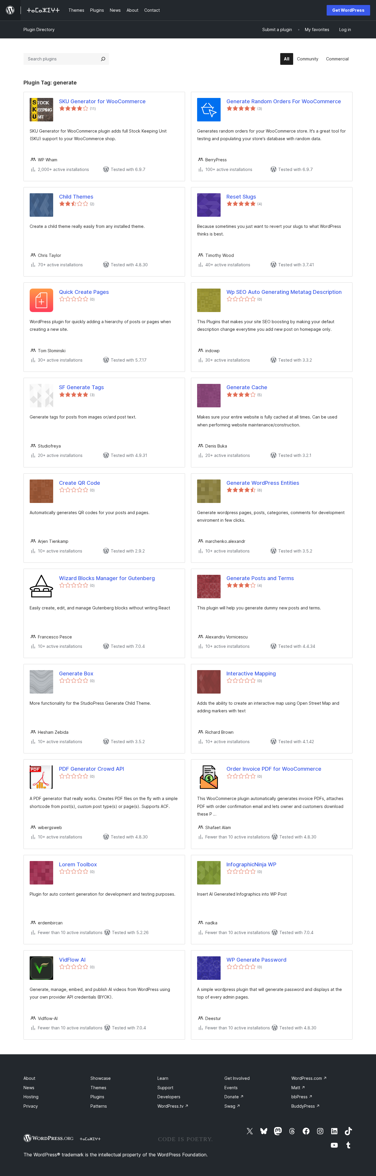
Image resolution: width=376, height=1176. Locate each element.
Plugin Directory (39, 29)
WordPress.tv (173, 1106)
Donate (234, 1096)
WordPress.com (309, 1078)
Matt (298, 1087)
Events (231, 1087)
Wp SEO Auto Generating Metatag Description (284, 292)
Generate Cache (246, 387)
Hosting (31, 1096)
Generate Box (76, 673)
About (29, 1078)
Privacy (31, 1106)
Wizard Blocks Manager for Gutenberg (107, 578)
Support (165, 1087)
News (29, 1087)
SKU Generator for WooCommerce (102, 101)
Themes (98, 1087)
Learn (162, 1078)
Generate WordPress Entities (262, 483)
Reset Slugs (241, 197)
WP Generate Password (256, 960)
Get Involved (237, 1078)
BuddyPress (305, 1106)
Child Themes (76, 197)
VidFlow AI (72, 960)
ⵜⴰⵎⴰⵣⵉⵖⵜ (90, 1138)
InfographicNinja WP (251, 864)
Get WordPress (348, 10)
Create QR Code (79, 483)
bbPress (302, 1096)
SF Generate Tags (81, 387)
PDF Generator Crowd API (91, 769)
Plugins (97, 1096)
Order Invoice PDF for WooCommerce (273, 769)
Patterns (98, 1106)
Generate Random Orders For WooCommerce (283, 101)
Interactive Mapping (251, 673)
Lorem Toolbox (78, 864)
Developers (168, 1096)
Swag (232, 1106)
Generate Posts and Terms (260, 578)
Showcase (100, 1078)
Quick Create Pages (84, 292)
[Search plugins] (103, 59)
